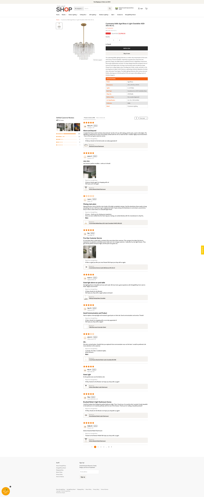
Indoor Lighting (73, 14)
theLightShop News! (130, 14)
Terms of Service (60, 476)
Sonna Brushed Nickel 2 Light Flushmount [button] (99, 416)
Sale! (112, 14)
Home (57, 14)
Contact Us (120, 14)
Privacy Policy (59, 474)
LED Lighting (92, 14)
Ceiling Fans (83, 14)
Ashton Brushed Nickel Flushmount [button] (97, 189)
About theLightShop (61, 465)
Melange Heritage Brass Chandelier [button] (97, 298)
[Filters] (136, 118)
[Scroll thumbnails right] (78, 127)
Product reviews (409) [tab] (89, 117)
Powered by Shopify (60, 492)
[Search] (110, 8)
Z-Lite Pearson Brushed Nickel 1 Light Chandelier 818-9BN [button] (102, 359)
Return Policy (59, 472)
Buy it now (127, 53)
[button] (68, 134)
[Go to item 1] (61, 127)
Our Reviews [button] (202, 250)
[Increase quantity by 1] (120, 40)
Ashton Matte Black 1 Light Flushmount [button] (98, 387)
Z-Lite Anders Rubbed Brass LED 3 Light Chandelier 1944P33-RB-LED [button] (105, 223)
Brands (64, 14)
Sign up (83, 477)
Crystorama (110, 28)
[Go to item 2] (69, 127)
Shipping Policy (59, 470)
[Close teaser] (10, 486)
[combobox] (96, 8)
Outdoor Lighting (103, 14)
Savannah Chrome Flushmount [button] (96, 146)
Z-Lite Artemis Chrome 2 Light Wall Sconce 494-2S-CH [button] (102, 267)
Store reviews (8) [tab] (100, 117)
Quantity (108, 36)
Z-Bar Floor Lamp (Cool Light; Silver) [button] (97, 327)
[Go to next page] (112, 447)
